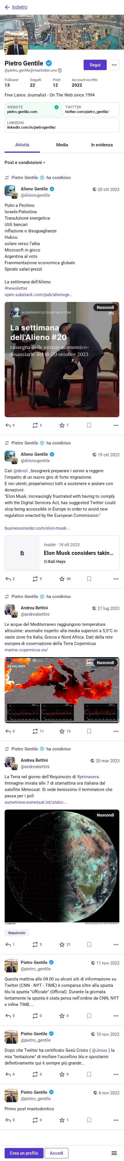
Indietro (19, 7)
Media (62, 144)
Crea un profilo (24, 1153)
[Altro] (115, 425)
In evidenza (102, 144)
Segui (95, 65)
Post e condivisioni (23, 162)
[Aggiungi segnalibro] (89, 425)
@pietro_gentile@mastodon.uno (31, 70)
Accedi (56, 1153)
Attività (22, 144)
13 (7, 85)
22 (32, 85)
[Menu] (114, 65)
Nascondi (105, 307)
